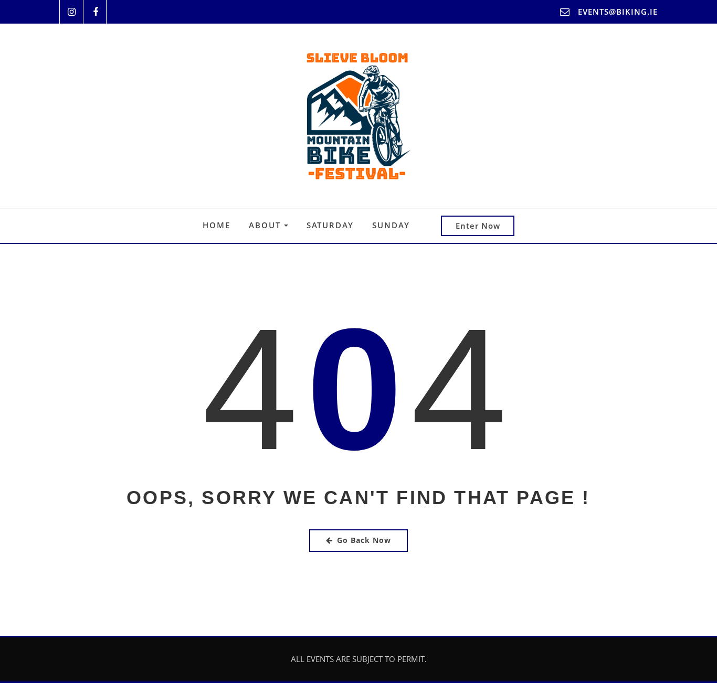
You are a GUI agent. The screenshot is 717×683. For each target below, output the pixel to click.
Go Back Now (364, 540)
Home (216, 225)
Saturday (330, 225)
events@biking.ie (618, 11)
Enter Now (478, 225)
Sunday (391, 225)
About (266, 225)
